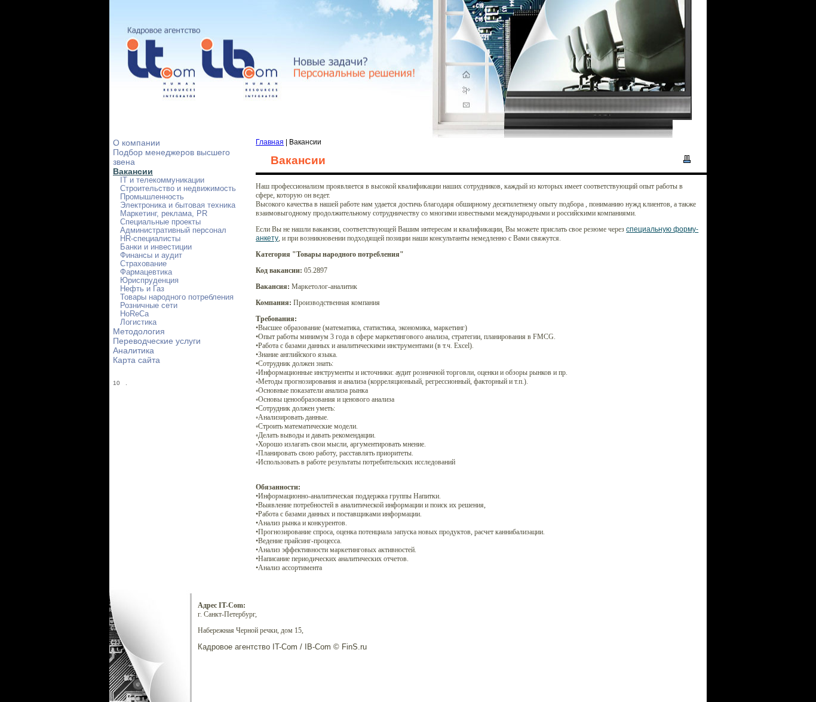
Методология (139, 331)
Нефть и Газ (142, 289)
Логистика (138, 322)
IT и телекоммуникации (162, 180)
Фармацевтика (146, 272)
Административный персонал (173, 230)
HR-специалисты (150, 239)
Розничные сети (148, 305)
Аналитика (133, 350)
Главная (270, 142)
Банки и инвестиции (156, 247)
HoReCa (134, 314)
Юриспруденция (149, 280)
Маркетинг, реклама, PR (163, 214)
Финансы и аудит (151, 255)
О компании (136, 142)
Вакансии (133, 171)
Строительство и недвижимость (178, 188)
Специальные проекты (160, 222)
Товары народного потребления (177, 297)
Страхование (143, 264)
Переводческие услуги (157, 341)
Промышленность (152, 197)
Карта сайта (136, 360)
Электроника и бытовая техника (177, 205)
